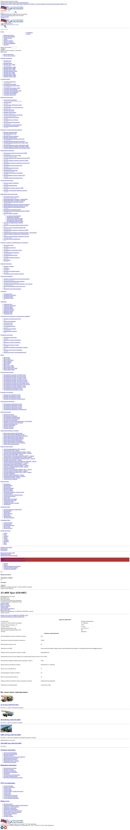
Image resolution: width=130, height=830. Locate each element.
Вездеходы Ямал (8, 528)
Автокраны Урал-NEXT (10, 295)
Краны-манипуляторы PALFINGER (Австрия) (15, 436)
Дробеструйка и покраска (10, 813)
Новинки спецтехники (47, 4)
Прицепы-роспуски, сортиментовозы (13, 422)
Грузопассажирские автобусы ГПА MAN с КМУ (16, 146)
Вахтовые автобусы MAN (10, 137)
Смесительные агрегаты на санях (12, 209)
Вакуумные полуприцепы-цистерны (13, 777)
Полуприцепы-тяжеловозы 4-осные (13, 406)
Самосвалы (3, 301)
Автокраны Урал (8, 294)
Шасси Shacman (8, 361)
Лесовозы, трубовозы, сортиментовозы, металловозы (14, 242)
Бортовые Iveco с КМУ (9, 70)
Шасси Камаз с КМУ (9, 367)
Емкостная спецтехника (7, 97)
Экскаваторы (7, 504)
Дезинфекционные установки (11, 503)
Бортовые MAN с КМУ (10, 68)
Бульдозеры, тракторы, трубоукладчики (14, 492)
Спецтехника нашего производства (21, 4)
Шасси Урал (7, 357)
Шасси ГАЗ (6, 364)
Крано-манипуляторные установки (10, 430)
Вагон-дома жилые (8, 54)
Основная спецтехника (8, 750)
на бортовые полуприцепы (10, 795)
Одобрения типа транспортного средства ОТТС (13, 561)
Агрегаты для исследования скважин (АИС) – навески (18, 469)
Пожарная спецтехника (7, 335)
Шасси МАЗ (7, 515)
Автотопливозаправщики (10, 752)
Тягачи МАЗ (7, 512)
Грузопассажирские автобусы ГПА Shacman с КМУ (17, 148)
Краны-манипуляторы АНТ (8, 552)
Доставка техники (8, 816)
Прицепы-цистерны (9, 414)
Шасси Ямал (7, 526)
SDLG (5, 544)
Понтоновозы (7, 486)
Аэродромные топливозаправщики (13, 124)
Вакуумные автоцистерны (10, 754)
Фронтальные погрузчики (10, 499)
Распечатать (4, 577)
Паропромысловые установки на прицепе (14, 200)
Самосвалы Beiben (8, 308)
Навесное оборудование (7, 446)
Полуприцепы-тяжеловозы (7, 401)
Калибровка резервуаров (10, 808)
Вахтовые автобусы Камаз (10, 132)
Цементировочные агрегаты (11, 758)
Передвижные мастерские (7, 150)
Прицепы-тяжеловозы (9, 425)
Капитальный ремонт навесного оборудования (13, 558)
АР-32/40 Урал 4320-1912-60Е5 (14, 220)
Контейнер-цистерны (9, 468)
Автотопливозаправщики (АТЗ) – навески (14, 449)
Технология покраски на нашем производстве (12, 616)
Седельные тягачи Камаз (10, 84)
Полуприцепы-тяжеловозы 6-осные (13, 408)
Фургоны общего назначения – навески (14, 475)
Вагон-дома (4, 51)
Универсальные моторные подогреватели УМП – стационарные (20, 232)
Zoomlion (6, 536)
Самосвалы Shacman (9, 309)
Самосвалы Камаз (8, 307)
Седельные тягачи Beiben (10, 93)
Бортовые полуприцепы (7, 392)
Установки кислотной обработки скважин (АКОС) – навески (19, 458)
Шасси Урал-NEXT (9, 360)
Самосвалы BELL (8, 493)
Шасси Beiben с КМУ (9, 369)
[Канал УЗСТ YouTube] (5, 828)
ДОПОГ (3, 559)
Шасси (2, 355)
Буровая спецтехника (6, 263)
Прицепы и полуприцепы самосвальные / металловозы (18, 421)
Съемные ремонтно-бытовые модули (13, 178)
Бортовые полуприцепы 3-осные (12, 396)
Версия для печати (5, 606)
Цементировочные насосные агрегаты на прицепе (16, 204)
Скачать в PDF (4, 607)
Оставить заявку (5, 603)
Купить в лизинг (5, 604)
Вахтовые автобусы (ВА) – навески (13, 460)
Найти (2, 31)
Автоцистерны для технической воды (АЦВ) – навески (18, 457)
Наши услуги (5, 801)
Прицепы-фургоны (8, 426)
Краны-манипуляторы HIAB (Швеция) (14, 438)
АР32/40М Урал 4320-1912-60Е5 (15, 221)
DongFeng (6, 541)
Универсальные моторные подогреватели (14, 756)
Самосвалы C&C (8, 313)
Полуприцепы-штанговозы (11, 420)
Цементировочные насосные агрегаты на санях (16, 205)
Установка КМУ (8, 814)
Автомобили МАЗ (5, 507)
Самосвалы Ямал (8, 522)
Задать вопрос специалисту (8, 608)
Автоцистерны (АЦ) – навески (11, 450)
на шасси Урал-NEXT (9, 787)
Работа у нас (63, 4)
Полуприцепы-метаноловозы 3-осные (13, 389)
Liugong (6, 538)
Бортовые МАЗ (7, 510)
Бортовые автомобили (6, 58)
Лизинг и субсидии (36, 4)
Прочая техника (5, 481)
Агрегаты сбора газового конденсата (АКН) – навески (18, 453)
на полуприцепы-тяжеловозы (11, 798)
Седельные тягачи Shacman (11, 89)
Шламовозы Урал (8, 312)
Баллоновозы (7, 484)
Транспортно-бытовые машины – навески (14, 476)
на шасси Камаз (8, 790)
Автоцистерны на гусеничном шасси (13, 495)
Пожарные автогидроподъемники (12, 288)
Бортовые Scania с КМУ (10, 76)
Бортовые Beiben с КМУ (10, 75)
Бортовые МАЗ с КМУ (9, 74)
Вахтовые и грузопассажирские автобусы (11, 129)
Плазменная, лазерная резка (11, 809)
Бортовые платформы (9, 473)
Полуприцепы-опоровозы (10, 416)
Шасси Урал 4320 (5, 610)
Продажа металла (8, 804)
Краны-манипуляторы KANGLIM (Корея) (14, 442)
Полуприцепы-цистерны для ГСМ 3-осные (15, 376)
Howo (5, 542)
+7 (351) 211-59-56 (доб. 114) (8, 15)
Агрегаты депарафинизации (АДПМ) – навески (16, 466)
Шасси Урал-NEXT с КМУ (10, 368)
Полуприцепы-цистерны (7, 372)
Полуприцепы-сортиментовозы (12, 417)
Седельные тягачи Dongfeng (11, 92)
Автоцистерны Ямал (9, 525)
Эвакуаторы (7, 497)
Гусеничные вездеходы (9, 496)
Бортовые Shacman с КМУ (10, 71)
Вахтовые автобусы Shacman (11, 136)
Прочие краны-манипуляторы (11, 444)
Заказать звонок (5, 17)
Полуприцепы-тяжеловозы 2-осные (13, 404)
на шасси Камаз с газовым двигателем (13, 791)
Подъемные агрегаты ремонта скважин (14, 273)
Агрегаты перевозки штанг (11, 776)
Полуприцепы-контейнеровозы (12, 418)
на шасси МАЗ (7, 794)
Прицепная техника (6, 412)
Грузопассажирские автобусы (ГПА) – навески (16, 470)
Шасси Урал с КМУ (9, 365)
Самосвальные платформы (10, 479)
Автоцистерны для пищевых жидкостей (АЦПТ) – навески (19, 456)
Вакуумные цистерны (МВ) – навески (13, 454)
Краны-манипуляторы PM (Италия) (13, 440)
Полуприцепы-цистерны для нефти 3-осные (15, 379)
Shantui (5, 537)
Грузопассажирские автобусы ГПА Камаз (14, 141)
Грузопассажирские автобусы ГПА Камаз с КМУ (16, 145)
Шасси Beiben (7, 363)
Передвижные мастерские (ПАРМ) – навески (15, 464)
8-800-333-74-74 (5, 14)
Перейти (3, 49)
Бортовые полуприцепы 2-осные (12, 394)
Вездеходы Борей (8, 489)
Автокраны (3, 291)
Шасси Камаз (7, 359)
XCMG (5, 533)
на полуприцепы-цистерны (11, 796)
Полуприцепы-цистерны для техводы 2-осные (15, 380)
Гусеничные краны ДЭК (10, 500)
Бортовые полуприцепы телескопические (14, 399)
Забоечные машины (9, 488)
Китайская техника (5, 530)
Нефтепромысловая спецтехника (9, 194)
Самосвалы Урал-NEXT (10, 305)
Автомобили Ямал (5, 520)
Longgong (6, 540)
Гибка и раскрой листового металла (13, 810)
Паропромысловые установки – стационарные (16, 199)
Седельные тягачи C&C (10, 94)
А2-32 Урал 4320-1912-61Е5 (14, 216)
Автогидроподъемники (7, 276)
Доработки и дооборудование (11, 806)
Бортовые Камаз (8, 63)
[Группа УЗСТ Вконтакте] (2, 828)
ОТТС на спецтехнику (8, 783)
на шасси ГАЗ (7, 792)
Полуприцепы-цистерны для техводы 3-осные (15, 381)
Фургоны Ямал (7, 524)
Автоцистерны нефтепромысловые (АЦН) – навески (17, 452)
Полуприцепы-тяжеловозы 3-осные (13, 405)
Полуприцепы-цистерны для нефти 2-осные (15, 377)
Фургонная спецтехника (7, 180)
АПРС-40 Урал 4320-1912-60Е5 (15, 218)
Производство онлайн (6, 4)
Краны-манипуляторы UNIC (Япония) (13, 437)
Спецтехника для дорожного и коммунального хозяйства (15, 316)
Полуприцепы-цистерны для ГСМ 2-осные (15, 374)
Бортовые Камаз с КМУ (10, 67)
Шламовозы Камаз (8, 311)
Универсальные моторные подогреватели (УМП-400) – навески (20, 461)
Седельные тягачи (5, 79)
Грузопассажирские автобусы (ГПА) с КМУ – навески (17, 472)
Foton (5, 534)
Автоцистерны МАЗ (9, 517)
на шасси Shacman (8, 786)
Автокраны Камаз (8, 296)
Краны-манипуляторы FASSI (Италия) (13, 441)
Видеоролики (56, 4)
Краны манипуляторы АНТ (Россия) (13, 433)
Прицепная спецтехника (8, 765)
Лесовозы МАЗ (7, 516)
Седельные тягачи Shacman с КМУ (12, 90)
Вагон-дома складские (9, 55)
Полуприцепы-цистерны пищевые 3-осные (15, 387)
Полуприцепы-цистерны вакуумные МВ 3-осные (16, 383)
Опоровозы (6, 773)
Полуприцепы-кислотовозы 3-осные (13, 388)
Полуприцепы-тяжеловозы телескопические (15, 409)
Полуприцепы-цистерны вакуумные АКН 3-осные (17, 384)
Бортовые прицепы (9, 428)
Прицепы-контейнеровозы (10, 424)
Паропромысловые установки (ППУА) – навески (16, 465)
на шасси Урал (7, 788)
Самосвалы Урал (8, 304)
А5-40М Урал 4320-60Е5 (13, 217)
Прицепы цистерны (9, 769)
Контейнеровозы (8, 485)
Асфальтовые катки (9, 501)
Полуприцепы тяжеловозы (10, 772)
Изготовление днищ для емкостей (12, 812)
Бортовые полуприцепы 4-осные (12, 397)
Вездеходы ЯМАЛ (8, 490)
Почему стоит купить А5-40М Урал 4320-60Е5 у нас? (14, 615)
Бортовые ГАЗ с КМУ (9, 72)
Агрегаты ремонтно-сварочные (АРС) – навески (16, 462)
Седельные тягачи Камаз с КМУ (12, 88)
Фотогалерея (4, 550)
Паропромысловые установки (11, 761)
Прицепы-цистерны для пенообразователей (15, 352)
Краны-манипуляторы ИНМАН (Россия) (14, 434)
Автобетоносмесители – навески (12, 477)
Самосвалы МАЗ (8, 513)
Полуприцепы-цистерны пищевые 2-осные (15, 385)
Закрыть (10, 577)
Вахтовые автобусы (9, 755)
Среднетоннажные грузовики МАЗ (13, 509)
